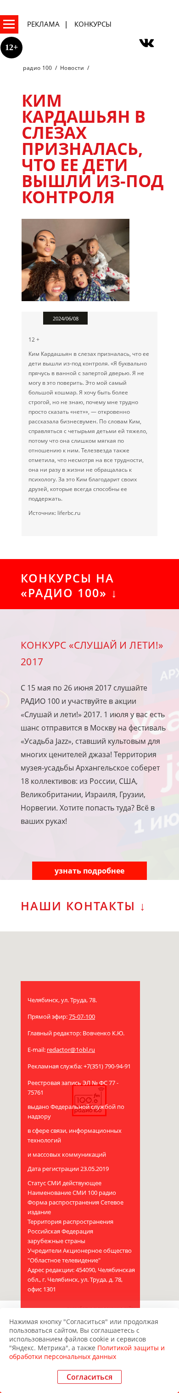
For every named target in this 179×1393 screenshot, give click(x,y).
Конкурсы (93, 24)
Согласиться (89, 1377)
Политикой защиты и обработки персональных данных (87, 1352)
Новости (72, 68)
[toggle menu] (9, 24)
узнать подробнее (89, 871)
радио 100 (37, 68)
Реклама (43, 24)
